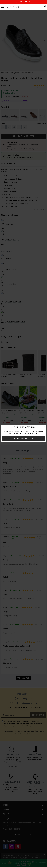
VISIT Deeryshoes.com (23, 439)
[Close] (44, 426)
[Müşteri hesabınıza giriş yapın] (40, 6)
